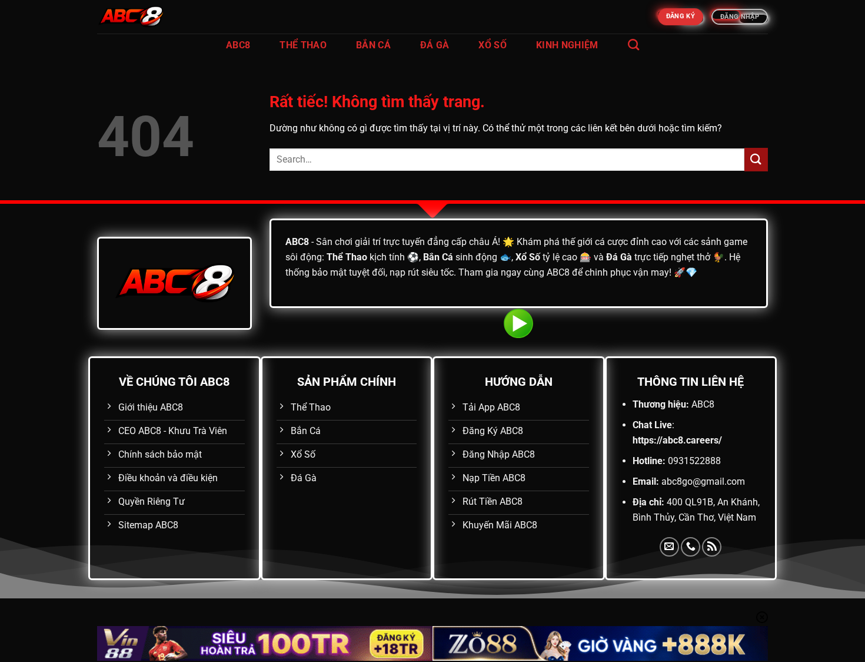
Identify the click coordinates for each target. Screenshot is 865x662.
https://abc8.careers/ (677, 440)
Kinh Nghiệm (567, 45)
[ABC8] (156, 17)
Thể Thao (303, 45)
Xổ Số (492, 45)
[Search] (633, 44)
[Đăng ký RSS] (711, 547)
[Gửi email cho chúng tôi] (669, 547)
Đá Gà (435, 45)
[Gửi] (756, 159)
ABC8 (238, 45)
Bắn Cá (373, 45)
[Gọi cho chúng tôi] (690, 547)
